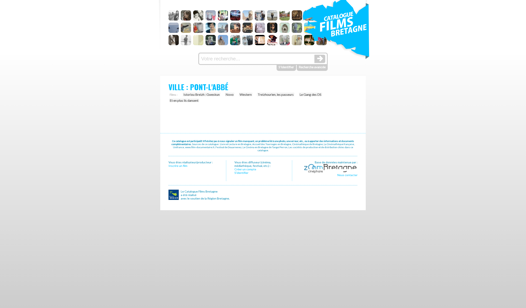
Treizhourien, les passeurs (276, 94)
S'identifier (286, 67)
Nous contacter (347, 175)
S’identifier (241, 172)
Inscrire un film (177, 165)
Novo (230, 94)
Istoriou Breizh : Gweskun (201, 94)
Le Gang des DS (310, 94)
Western (246, 94)
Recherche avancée (312, 67)
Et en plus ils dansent (184, 100)
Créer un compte (245, 169)
